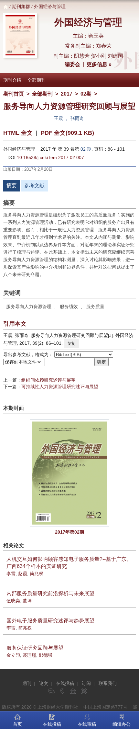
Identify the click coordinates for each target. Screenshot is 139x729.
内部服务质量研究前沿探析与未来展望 (50, 593)
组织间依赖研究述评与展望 (48, 380)
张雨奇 (77, 118)
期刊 (26, 683)
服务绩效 (69, 306)
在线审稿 (87, 724)
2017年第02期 (69, 532)
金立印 (13, 655)
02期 (85, 94)
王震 (58, 118)
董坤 (27, 600)
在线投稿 (65, 683)
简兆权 (36, 573)
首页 (17, 724)
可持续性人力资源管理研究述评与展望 (59, 386)
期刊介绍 (12, 80)
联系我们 (108, 683)
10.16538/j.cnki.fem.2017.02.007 (50, 157)
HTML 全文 (18, 133)
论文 (43, 683)
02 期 (85, 149)
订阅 (86, 683)
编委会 (72, 64)
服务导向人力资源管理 (28, 306)
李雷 (11, 573)
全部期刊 (36, 80)
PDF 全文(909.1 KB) (67, 133)
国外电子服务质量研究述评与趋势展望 (50, 620)
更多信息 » (99, 64)
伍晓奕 (13, 600)
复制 (71, 343)
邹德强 (45, 655)
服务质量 (95, 306)
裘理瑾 (29, 655)
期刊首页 (13, 94)
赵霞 (22, 573)
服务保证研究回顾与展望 (34, 648)
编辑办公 (121, 724)
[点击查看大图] (69, 473)
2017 (66, 94)
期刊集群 (21, 6)
